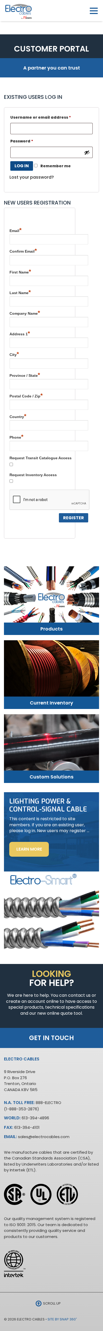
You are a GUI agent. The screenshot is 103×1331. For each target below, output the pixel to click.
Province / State (25, 375)
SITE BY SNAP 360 (62, 1319)
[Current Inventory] (51, 672)
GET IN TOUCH (51, 1037)
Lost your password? (32, 177)
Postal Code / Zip (26, 395)
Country (18, 416)
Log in (22, 166)
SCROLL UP (51, 1303)
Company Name (25, 313)
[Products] (51, 598)
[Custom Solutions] (51, 746)
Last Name (20, 292)
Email (16, 230)
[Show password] (87, 152)
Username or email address (40, 117)
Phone (17, 436)
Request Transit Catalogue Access (41, 458)
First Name (20, 271)
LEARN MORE (32, 851)
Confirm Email (23, 250)
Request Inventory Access (33, 475)
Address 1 (20, 333)
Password (21, 141)
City (14, 354)
